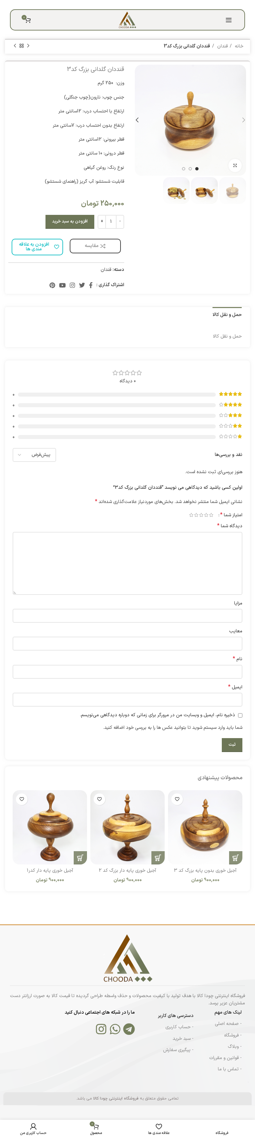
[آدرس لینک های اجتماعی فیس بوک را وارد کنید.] (144, 4)
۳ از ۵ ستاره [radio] (201, 515)
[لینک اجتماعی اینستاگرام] (72, 285)
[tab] (227, 314)
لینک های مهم (228, 1012)
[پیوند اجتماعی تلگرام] (111, 4)
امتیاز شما (231, 515)
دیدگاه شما (229, 526)
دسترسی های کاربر (176, 1015)
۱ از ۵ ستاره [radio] (211, 515)
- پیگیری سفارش (178, 1049)
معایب (235, 631)
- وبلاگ (235, 1046)
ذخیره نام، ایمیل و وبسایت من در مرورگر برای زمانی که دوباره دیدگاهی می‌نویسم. (157, 715)
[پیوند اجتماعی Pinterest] (128, 4)
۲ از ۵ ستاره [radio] (206, 515)
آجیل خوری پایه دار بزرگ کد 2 (127, 870)
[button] (235, 857)
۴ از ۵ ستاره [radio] (196, 515)
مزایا (238, 603)
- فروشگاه (233, 1035)
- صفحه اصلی (228, 1023)
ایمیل (235, 687)
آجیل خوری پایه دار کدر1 (50, 870)
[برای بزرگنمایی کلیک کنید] (235, 165)
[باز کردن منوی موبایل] (228, 20)
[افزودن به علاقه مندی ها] (177, 799)
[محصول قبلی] (28, 46)
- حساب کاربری (179, 1027)
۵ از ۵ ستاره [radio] (191, 515)
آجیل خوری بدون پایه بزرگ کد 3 (205, 870)
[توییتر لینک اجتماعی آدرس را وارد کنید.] (136, 4)
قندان (222, 46)
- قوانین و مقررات (225, 1057)
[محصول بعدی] (15, 46)
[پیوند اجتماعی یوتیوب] (62, 285)
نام (237, 659)
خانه (238, 46)
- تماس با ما (230, 1069)
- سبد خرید (183, 1038)
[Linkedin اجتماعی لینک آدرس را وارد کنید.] (120, 4)
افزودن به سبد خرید (70, 221)
